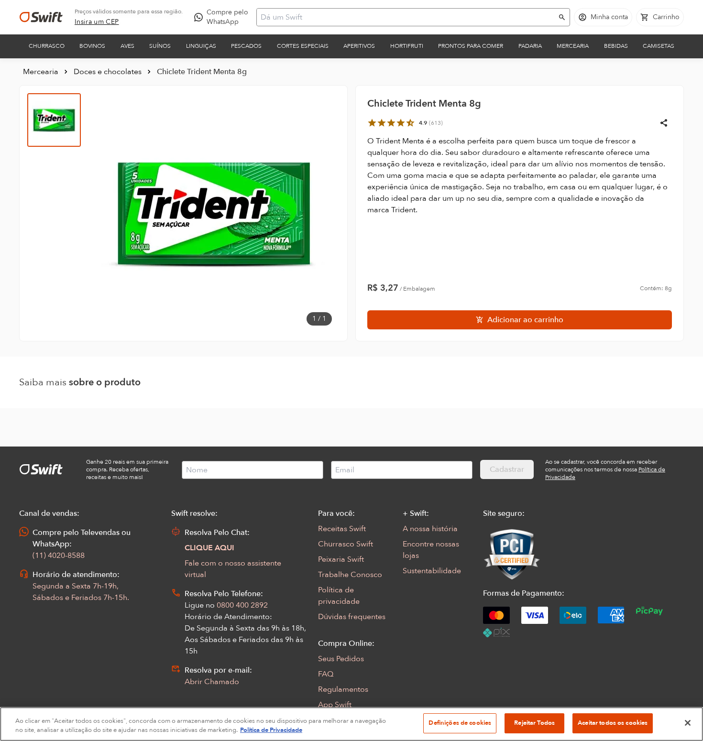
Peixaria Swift (341, 559)
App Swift (335, 704)
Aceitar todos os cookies (613, 723)
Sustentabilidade (432, 571)
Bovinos (92, 46)
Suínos (160, 46)
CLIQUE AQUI (209, 548)
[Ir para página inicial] (41, 17)
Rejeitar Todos (534, 723)
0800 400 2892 (242, 605)
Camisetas (658, 46)
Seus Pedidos (341, 659)
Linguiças (201, 46)
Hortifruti (406, 46)
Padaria (530, 46)
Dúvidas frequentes (351, 616)
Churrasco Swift (345, 544)
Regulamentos (343, 689)
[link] (97, 22)
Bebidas (616, 46)
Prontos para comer (470, 46)
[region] (351, 724)
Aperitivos (359, 46)
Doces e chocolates (108, 71)
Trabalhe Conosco (350, 574)
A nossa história (430, 528)
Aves (127, 46)
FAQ (325, 674)
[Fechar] (687, 722)
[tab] (54, 120)
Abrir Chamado (212, 681)
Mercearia (573, 46)
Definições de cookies (459, 723)
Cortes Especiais (303, 46)
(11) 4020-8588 (59, 555)
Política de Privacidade (271, 730)
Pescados (246, 46)
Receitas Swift (342, 528)
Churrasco (47, 46)
